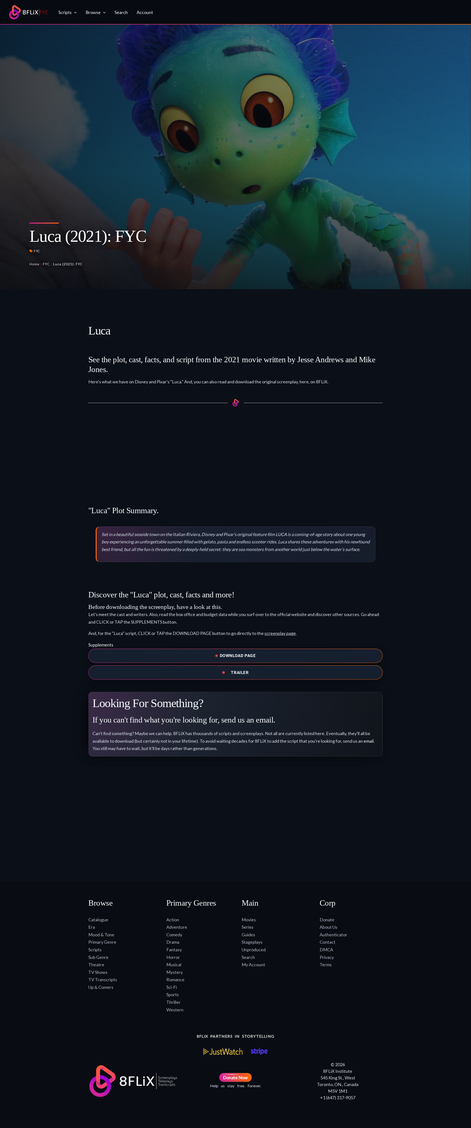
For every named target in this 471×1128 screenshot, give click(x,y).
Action (172, 919)
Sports (172, 994)
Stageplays (252, 942)
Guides (248, 934)
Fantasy (174, 949)
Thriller (173, 1002)
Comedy (174, 934)
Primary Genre (102, 942)
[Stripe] (259, 1051)
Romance (175, 979)
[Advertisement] (235, 450)
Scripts (95, 949)
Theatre (96, 964)
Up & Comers (100, 987)
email (369, 741)
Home (34, 264)
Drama (172, 942)
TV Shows (97, 972)
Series (247, 927)
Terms (326, 964)
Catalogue (98, 919)
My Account (253, 964)
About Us (328, 927)
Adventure (176, 927)
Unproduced (254, 949)
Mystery (174, 972)
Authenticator (333, 934)
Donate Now (235, 1077)
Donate (327, 919)
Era (91, 927)
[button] (74, 12)
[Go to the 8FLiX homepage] (29, 12)
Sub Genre (98, 957)
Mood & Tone (101, 934)
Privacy (327, 957)
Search (248, 957)
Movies (249, 919)
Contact (327, 942)
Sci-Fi (171, 987)
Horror (173, 957)
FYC (37, 251)
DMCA (326, 949)
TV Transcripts (102, 979)
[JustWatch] (223, 1051)
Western (174, 1009)
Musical (173, 964)
